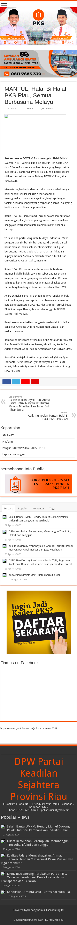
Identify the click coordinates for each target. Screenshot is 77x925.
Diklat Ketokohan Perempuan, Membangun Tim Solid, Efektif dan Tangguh (38, 843)
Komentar (38, 508)
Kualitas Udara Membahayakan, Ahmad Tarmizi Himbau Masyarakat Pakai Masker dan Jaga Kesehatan (37, 859)
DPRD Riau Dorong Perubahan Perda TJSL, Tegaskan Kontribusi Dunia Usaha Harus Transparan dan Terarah (34, 877)
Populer (23, 508)
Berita (30, 108)
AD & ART (8, 435)
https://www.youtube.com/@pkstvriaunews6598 (28, 728)
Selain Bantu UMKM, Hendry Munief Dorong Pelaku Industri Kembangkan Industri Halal (38, 828)
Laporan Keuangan (13, 454)
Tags (52, 508)
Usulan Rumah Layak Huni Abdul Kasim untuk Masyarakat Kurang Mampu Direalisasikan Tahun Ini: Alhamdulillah (29, 403)
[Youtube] (42, 915)
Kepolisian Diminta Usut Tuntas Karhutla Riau (35, 574)
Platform (7, 441)
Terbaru (8, 508)
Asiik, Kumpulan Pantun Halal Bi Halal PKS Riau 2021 (48, 415)
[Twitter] (38, 915)
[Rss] (30, 915)
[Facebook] (34, 915)
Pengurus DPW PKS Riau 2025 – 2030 (23, 448)
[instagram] (46, 915)
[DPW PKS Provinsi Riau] (38, 26)
